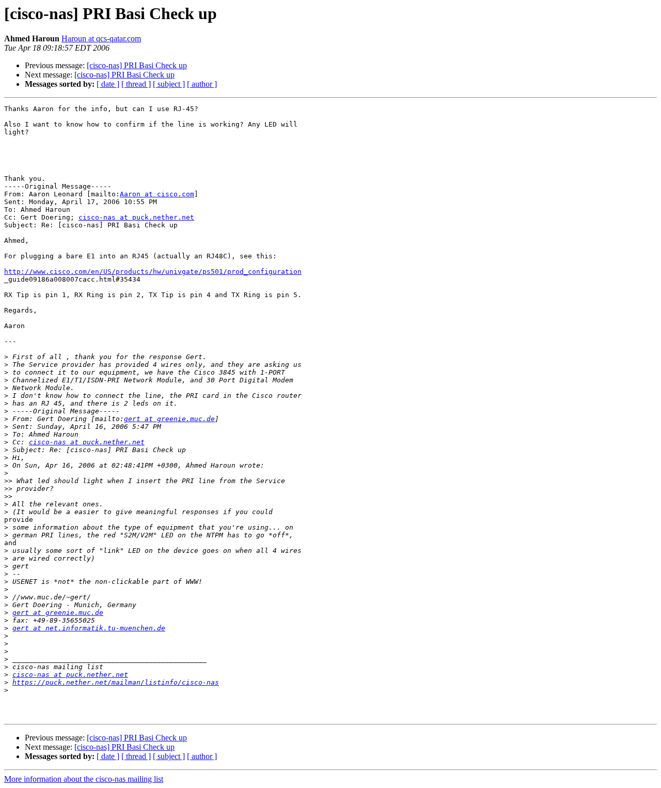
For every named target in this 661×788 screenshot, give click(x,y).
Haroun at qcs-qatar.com (101, 38)
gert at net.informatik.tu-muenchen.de (88, 628)
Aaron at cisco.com (157, 194)
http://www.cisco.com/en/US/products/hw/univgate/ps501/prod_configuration (153, 271)
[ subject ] (169, 84)
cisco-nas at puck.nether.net (136, 217)
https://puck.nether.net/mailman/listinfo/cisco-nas (115, 682)
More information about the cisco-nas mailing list (83, 779)
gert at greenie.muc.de (169, 419)
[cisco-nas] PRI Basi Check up (137, 65)
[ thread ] (136, 84)
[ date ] (108, 84)
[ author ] (202, 84)
